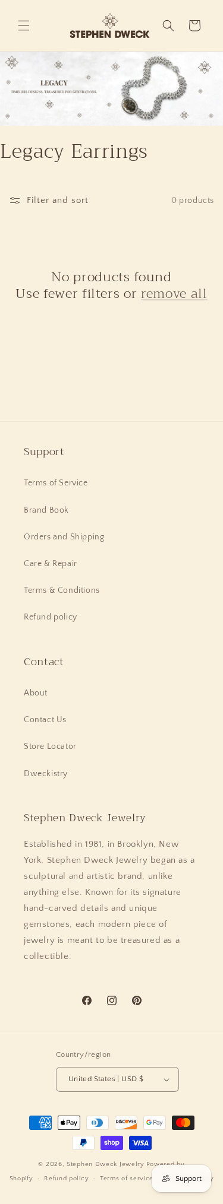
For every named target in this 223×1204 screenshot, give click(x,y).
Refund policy (50, 617)
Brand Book (46, 510)
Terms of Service (56, 483)
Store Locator (50, 746)
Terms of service (126, 1178)
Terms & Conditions (62, 590)
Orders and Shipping (64, 537)
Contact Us (45, 720)
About (36, 693)
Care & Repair (50, 563)
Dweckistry (46, 774)
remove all (174, 293)
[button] (24, 25)
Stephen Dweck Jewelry (106, 1164)
